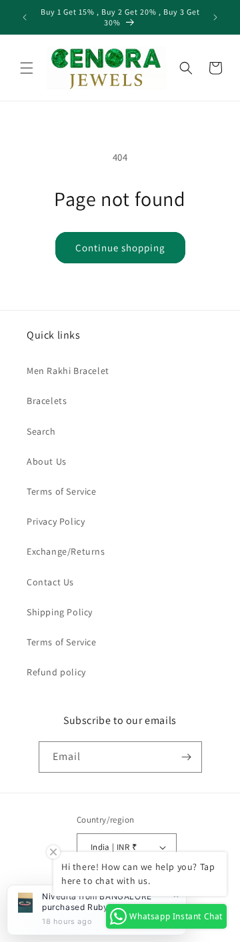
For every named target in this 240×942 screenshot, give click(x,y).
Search (41, 431)
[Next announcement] (215, 17)
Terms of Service (62, 491)
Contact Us (50, 582)
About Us (47, 461)
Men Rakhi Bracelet (68, 371)
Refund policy (56, 672)
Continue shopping (120, 247)
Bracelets (47, 401)
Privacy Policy (56, 521)
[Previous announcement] (24, 17)
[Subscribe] (186, 757)
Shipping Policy (60, 612)
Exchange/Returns (66, 551)
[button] (26, 68)
